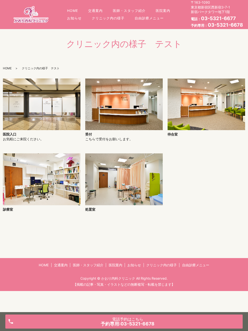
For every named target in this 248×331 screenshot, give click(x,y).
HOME (72, 10)
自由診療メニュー (149, 18)
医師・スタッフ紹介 (129, 10)
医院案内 (163, 10)
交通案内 (95, 10)
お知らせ (74, 18)
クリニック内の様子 (108, 18)
